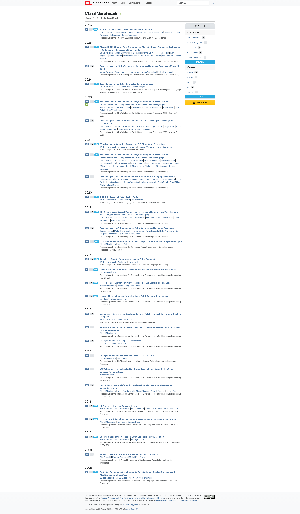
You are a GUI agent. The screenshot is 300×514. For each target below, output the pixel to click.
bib (91, 29)
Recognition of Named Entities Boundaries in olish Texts (127, 355)
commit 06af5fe (132, 509)
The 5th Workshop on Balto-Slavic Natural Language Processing (127, 322)
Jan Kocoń (122, 262)
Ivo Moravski (167, 55)
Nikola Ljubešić (115, 55)
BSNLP (190, 72)
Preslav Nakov (133, 72)
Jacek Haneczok (156, 32)
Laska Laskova (120, 217)
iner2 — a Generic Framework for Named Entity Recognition (128, 259)
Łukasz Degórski (107, 478)
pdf (87, 47)
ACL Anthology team (130, 505)
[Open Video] (86, 104)
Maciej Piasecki (142, 391)
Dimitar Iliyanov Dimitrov (124, 32)
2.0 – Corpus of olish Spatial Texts (119, 197)
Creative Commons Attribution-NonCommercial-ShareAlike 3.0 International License (132, 498)
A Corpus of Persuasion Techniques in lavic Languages (126, 29)
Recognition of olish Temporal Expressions (120, 341)
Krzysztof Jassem (120, 457)
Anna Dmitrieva (137, 107)
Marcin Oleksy (124, 200)
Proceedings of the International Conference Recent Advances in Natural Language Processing (140, 336)
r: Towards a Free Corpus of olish (118, 406)
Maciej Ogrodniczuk (154, 126)
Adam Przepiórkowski (142, 478)
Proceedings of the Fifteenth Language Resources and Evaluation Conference (133, 38)
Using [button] (122, 3)
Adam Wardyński (171, 408)
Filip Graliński (105, 457)
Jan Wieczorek (137, 200)
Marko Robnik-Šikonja (129, 166)
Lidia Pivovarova (153, 163)
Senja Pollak (169, 126)
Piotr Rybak (112, 129)
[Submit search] (212, 3)
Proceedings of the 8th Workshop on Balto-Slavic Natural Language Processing (134, 172)
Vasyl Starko (145, 166)
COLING (190, 92)
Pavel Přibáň (119, 72)
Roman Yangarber (129, 35)
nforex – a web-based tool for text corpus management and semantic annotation (138, 419)
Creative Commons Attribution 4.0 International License (176, 500)
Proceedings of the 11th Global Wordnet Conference (122, 149)
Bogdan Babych (121, 160)
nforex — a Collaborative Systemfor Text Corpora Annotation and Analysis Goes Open (141, 241)
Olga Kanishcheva (152, 160)
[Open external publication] (86, 29)
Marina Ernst (142, 32)
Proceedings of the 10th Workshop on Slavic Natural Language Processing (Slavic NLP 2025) (139, 61)
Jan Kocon (191, 47)
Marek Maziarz (137, 408)
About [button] (114, 3)
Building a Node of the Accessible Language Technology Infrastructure (133, 437)
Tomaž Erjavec (106, 231)
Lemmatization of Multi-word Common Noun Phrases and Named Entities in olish (138, 269)
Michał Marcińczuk (122, 87)
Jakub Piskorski (106, 32)
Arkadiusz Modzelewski (110, 35)
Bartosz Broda (106, 408)
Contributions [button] (134, 3)
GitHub (149, 3)
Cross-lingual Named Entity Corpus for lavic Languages (126, 84)
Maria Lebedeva (168, 160)
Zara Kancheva (136, 160)
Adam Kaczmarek (107, 319)
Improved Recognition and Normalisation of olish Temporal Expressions (134, 296)
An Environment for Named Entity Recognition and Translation (129, 454)
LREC (189, 82)
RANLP (190, 77)
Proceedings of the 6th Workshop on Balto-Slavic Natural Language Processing (134, 264)
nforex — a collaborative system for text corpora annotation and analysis (135, 283)
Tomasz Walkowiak (146, 147)
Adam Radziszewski (126, 391)
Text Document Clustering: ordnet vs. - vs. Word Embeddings (132, 144)
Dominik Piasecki (158, 391)
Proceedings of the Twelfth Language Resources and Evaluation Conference (132, 202)
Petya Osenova (138, 163)
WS (188, 87)
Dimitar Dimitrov (121, 53)
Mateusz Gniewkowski (127, 147)
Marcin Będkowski (164, 147)
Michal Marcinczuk (172, 32)
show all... (200, 62)
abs (95, 29)
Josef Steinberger (114, 110)
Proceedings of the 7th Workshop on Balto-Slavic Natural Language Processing (134, 223)
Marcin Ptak (171, 391)
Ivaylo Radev (112, 166)
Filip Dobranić (135, 53)
